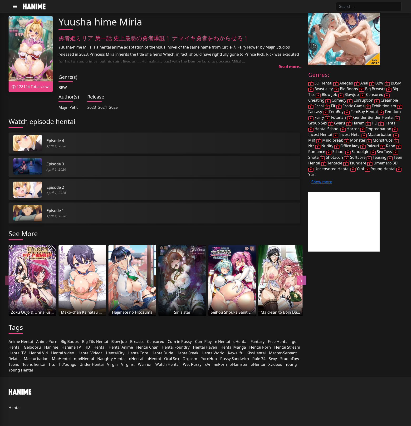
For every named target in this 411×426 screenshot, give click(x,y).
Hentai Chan (147, 347)
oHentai (154, 358)
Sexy (273, 358)
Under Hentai (91, 364)
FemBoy (336, 111)
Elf (333, 106)
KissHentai (256, 353)
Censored (155, 341)
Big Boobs (70, 341)
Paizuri (373, 146)
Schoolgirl (361, 151)
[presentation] (10, 280)
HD (87, 347)
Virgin (112, 364)
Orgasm (189, 358)
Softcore (358, 157)
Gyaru (339, 123)
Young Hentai (21, 370)
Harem (358, 123)
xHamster (239, 364)
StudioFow (289, 358)
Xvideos (275, 364)
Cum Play (203, 341)
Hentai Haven (205, 347)
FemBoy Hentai (364, 111)
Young (291, 364)
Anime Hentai (21, 341)
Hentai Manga (233, 347)
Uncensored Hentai (331, 168)
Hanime (51, 347)
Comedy (339, 100)
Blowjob (351, 94)
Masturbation (36, 358)
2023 (91, 107)
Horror (353, 128)
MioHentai (61, 358)
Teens (14, 364)
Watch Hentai (167, 364)
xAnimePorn (216, 364)
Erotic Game (354, 106)
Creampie (389, 100)
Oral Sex (171, 358)
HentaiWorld (213, 353)
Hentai (99, 347)
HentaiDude (162, 353)
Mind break (332, 140)
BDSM (396, 83)
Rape (390, 146)
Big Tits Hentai (95, 341)
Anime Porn (46, 341)
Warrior (145, 364)
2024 (102, 107)
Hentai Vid (38, 353)
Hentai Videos (90, 353)
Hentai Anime (121, 347)
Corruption (363, 100)
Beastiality (323, 88)
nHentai (136, 358)
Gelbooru (32, 347)
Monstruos (383, 140)
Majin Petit (68, 107)
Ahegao (346, 83)
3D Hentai (323, 83)
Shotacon (334, 157)
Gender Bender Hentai (373, 117)
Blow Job (119, 341)
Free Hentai (278, 341)
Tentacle (334, 163)
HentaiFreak (187, 353)
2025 (113, 107)
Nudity (327, 146)
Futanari (338, 117)
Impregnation (378, 128)
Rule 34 (258, 358)
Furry (319, 117)
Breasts (137, 341)
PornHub (209, 358)
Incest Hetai (350, 134)
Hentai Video (62, 353)
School (338, 151)
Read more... (291, 66)
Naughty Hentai (111, 358)
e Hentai (222, 341)
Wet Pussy (192, 364)
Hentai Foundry (176, 347)
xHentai (258, 364)
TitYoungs (67, 364)
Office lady (349, 146)
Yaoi (360, 168)
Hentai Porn (260, 347)
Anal (364, 83)
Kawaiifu (235, 353)
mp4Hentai (84, 358)
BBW (63, 87)
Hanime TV (71, 347)
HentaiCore (138, 353)
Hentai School (326, 128)
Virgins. (128, 364)
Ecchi (319, 106)
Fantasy (257, 341)
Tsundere (357, 163)
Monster (358, 140)
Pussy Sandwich (234, 358)
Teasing (379, 157)
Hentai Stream (287, 347)
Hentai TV (17, 353)
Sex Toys (384, 151)
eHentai (240, 341)
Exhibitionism (384, 106)
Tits (52, 364)
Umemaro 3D (385, 163)
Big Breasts (375, 88)
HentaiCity (115, 353)
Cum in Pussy (180, 341)
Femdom (392, 111)
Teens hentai (33, 364)
